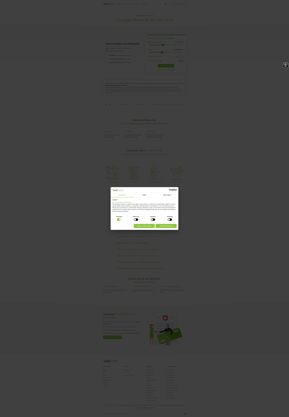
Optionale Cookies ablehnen (144, 226)
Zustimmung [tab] (122, 195)
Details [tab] (144, 195)
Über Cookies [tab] (167, 195)
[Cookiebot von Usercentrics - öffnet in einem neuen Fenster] (170, 190)
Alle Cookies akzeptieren (166, 226)
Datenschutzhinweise (126, 202)
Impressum (115, 202)
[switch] (136, 219)
